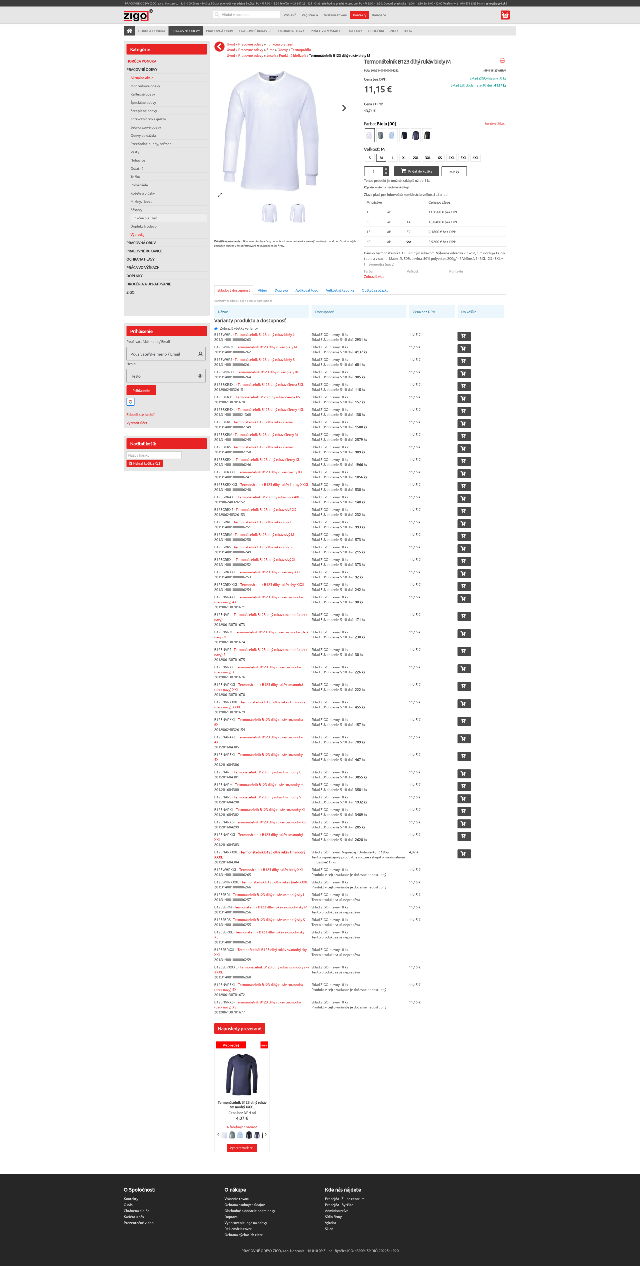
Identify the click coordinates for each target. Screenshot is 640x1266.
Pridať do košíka (420, 171)
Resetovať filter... (495, 123)
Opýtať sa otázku (375, 290)
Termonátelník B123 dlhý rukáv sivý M (264, 534)
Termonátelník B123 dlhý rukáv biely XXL (271, 869)
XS (440, 157)
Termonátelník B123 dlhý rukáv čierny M (266, 434)
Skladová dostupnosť (234, 290)
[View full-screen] (220, 195)
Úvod (231, 44)
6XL (475, 157)
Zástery (136, 209)
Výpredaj (137, 234)
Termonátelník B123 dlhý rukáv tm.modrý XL (271, 809)
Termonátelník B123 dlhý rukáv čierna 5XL (271, 384)
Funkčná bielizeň (143, 218)
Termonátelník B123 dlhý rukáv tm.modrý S (267, 797)
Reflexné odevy (142, 94)
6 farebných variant (242, 1126)
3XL (428, 157)
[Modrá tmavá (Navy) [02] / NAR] (416, 135)
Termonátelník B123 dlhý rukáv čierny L (264, 422)
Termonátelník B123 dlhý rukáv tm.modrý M (269, 784)
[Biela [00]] (370, 135)
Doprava (281, 290)
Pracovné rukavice (144, 251)
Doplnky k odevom (145, 226)
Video (262, 290)
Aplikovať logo (307, 290)
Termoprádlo (301, 49)
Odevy (283, 49)
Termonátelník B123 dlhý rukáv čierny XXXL (274, 484)
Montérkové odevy (145, 86)
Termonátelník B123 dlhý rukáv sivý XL (266, 559)
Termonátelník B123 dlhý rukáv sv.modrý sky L (269, 894)
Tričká (135, 176)
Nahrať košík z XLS (146, 463)
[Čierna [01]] (427, 135)
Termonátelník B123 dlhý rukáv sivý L (263, 522)
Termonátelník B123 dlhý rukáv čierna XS (268, 397)
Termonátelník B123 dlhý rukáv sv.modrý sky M (270, 907)
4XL (451, 157)
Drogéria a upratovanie (148, 284)
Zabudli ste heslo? (140, 414)
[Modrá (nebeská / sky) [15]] (393, 135)
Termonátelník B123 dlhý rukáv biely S (264, 359)
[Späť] (220, 46)
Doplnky (134, 275)
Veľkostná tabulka (340, 290)
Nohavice (137, 160)
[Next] (343, 108)
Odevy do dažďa (143, 135)
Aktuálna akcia (141, 77)
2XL (416, 157)
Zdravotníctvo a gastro (148, 119)
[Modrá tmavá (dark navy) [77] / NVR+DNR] (404, 135)
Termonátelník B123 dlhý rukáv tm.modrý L (267, 772)
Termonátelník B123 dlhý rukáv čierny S (264, 447)
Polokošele (139, 185)
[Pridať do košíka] (464, 336)
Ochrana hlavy (140, 259)
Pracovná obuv (141, 242)
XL (404, 157)
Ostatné (137, 168)
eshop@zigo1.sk (496, 3)
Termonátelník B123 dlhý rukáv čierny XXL (271, 472)
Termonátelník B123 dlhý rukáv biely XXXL (275, 882)
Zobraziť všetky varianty (239, 328)
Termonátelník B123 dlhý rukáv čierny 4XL (271, 409)
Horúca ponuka (141, 61)
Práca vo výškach (143, 267)
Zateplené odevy (143, 110)
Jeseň (271, 55)
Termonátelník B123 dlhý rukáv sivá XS (266, 509)
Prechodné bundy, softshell (152, 143)
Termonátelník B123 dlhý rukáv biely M (339, 55)
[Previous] (218, 1134)
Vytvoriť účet (137, 422)
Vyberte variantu (242, 1147)
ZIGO (130, 292)
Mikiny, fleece (141, 201)
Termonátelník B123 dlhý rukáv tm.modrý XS (271, 822)
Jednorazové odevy (145, 127)
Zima (270, 49)
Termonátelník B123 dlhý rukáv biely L (264, 334)
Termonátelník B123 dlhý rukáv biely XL (268, 372)
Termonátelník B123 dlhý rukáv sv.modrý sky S (269, 919)
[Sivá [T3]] (381, 135)
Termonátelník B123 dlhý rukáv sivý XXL (269, 572)
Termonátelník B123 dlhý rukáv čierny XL (268, 459)
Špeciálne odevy (143, 102)
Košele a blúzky (142, 193)
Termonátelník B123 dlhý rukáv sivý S (263, 547)
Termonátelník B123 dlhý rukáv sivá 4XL (269, 497)
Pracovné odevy (141, 69)
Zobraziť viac (374, 276)
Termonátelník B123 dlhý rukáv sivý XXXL (272, 584)
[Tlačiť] (503, 61)
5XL (463, 157)
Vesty (134, 152)
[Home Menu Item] (129, 31)
